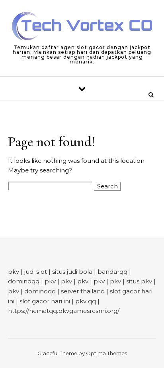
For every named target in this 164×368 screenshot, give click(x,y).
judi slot (35, 271)
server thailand (83, 291)
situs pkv (139, 281)
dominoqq (23, 281)
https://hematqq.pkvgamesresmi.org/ (63, 311)
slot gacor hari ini (45, 301)
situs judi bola (72, 271)
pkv (13, 271)
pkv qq (85, 301)
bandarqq (112, 271)
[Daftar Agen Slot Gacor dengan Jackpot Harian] (82, 27)
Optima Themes (106, 353)
